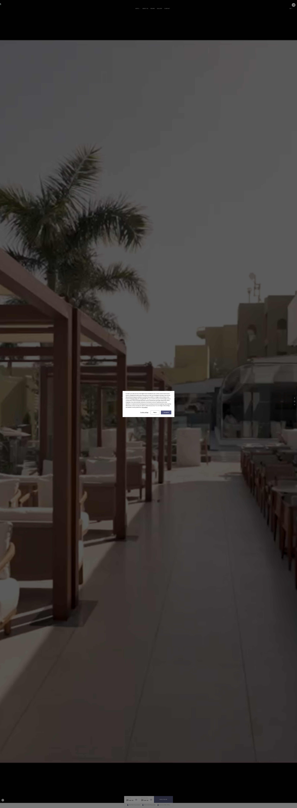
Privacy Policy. (134, 398)
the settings (144, 407)
